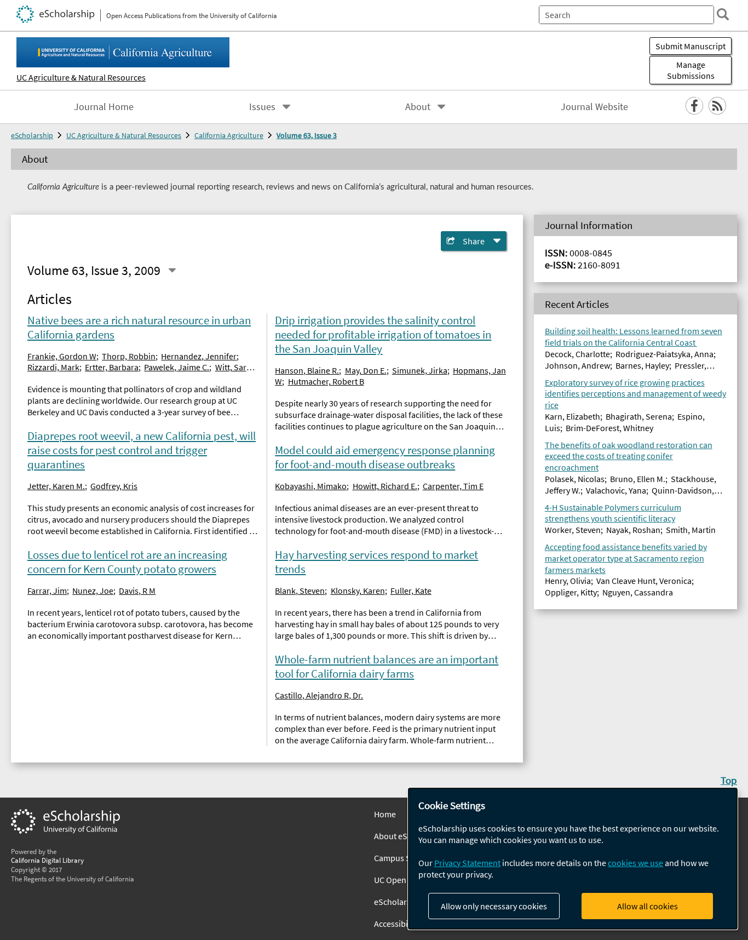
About (417, 107)
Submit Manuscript (690, 46)
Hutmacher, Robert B (326, 381)
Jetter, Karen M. (56, 485)
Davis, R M (137, 590)
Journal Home (104, 107)
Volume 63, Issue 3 (307, 135)
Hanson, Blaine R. (307, 370)
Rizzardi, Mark (53, 367)
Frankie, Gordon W (61, 356)
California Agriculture (228, 135)
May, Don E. (366, 370)
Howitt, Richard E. (385, 485)
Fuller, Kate (410, 590)
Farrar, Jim (47, 590)
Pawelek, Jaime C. (176, 367)
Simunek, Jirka (419, 370)
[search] (723, 14)
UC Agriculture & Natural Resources (81, 77)
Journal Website (594, 107)
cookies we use (635, 862)
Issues (262, 107)
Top (729, 780)
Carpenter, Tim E (453, 485)
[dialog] (572, 858)
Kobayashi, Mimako (311, 485)
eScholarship (32, 135)
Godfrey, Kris (113, 485)
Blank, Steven (300, 590)
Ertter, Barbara (112, 367)
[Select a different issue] (172, 270)
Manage (691, 70)
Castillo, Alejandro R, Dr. (319, 695)
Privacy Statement (467, 862)
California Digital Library (47, 860)
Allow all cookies (647, 906)
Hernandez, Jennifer (199, 356)
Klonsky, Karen (358, 590)
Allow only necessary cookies (494, 906)
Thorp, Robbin (129, 356)
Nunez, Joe (92, 590)
